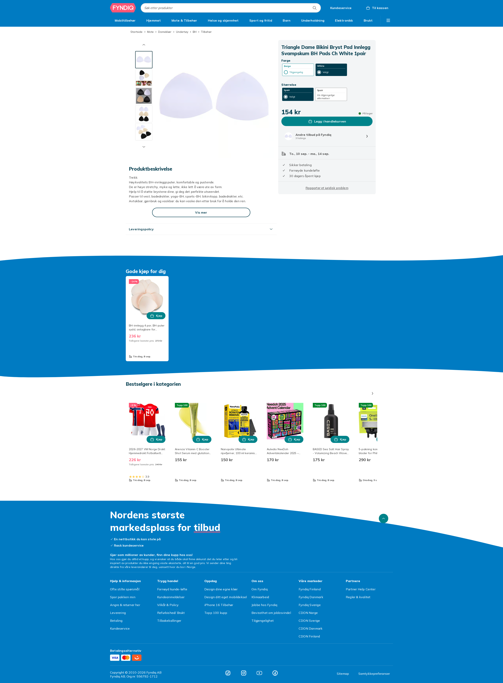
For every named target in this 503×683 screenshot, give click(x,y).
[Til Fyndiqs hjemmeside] (123, 8)
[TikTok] (228, 673)
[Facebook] (275, 673)
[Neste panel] (372, 393)
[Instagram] (243, 673)
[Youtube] (259, 673)
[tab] (143, 59)
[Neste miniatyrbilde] (144, 147)
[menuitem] (125, 20)
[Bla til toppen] (383, 518)
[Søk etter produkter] (314, 8)
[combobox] (231, 8)
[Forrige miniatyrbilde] (144, 44)
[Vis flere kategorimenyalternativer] (388, 20)
